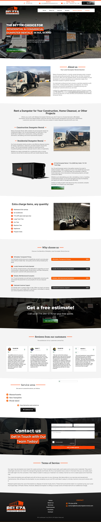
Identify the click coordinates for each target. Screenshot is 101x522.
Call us (28, 1)
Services (59, 10)
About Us (51, 10)
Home (44, 10)
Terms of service (77, 10)
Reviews (67, 10)
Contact (87, 10)
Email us (48, 1)
